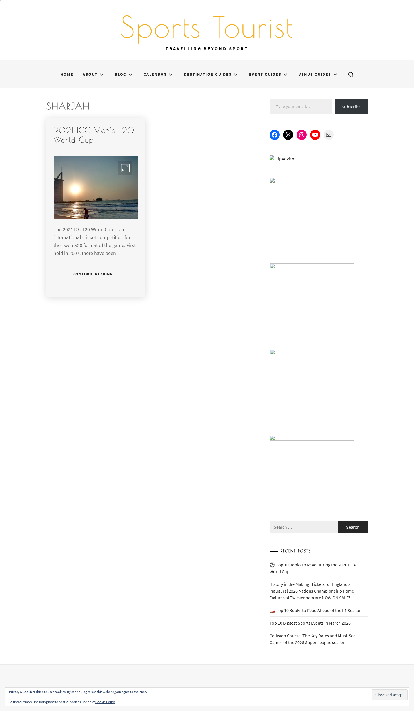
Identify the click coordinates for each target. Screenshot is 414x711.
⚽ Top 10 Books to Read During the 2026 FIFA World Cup (313, 568)
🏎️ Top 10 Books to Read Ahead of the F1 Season (316, 610)
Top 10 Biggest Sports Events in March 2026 (310, 623)
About (90, 74)
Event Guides (265, 74)
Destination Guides (208, 74)
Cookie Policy (105, 702)
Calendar (155, 74)
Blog (120, 74)
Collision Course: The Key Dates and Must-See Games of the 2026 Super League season (313, 639)
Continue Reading (93, 274)
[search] (351, 74)
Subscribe (351, 106)
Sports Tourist (207, 27)
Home (67, 74)
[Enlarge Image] (125, 168)
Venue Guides (315, 74)
